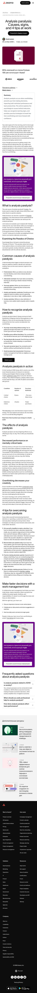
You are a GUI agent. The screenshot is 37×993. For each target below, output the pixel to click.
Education (5, 895)
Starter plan (6, 830)
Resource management (8, 849)
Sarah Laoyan (10, 39)
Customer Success (24, 891)
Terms (16, 982)
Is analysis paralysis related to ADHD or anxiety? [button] (17, 684)
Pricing (4, 826)
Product (5, 878)
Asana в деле (8, 360)
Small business (6, 865)
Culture (4, 937)
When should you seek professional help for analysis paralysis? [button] (17, 699)
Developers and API (24, 895)
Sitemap (22, 901)
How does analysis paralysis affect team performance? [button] (16, 705)
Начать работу (25, 2)
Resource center (24, 882)
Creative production (25, 823)
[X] (12, 977)
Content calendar (24, 820)
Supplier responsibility (8, 953)
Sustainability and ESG (8, 957)
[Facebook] (21, 977)
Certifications (23, 875)
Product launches (24, 836)
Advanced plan (6, 833)
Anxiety (26, 209)
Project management (8, 846)
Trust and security (7, 947)
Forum (21, 878)
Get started (10, 618)
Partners (22, 898)
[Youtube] (24, 977)
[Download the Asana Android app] (24, 988)
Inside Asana (6, 934)
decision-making (25, 571)
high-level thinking (14, 450)
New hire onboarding (25, 830)
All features (5, 820)
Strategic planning (24, 843)
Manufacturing (6, 898)
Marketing (5, 869)
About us (5, 921)
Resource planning (24, 839)
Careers (5, 930)
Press (4, 940)
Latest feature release (8, 823)
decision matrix (27, 550)
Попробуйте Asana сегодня (18, 33)
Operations (5, 872)
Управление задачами (25, 849)
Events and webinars (25, 885)
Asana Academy (24, 872)
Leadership (5, 924)
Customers (5, 927)
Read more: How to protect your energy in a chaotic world (17, 418)
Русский (20, 971)
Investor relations (7, 944)
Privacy (4, 950)
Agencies (5, 904)
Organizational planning (26, 833)
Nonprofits (5, 901)
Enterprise (5, 836)
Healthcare (5, 885)
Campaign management (26, 816)
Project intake (23, 846)
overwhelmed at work (8, 458)
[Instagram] (18, 977)
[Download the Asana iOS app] (12, 988)
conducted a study (27, 486)
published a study (12, 375)
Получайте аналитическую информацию (18, 197)
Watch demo (6, 90)
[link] (5, 12)
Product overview (7, 816)
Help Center (23, 865)
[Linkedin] (15, 977)
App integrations (7, 839)
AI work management (8, 843)
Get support (23, 869)
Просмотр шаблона (8, 87)
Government (6, 891)
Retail (4, 888)
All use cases (23, 852)
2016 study (5, 470)
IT (3, 875)
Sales (4, 882)
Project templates (24, 888)
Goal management (24, 826)
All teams (5, 908)
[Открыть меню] (33, 3)
